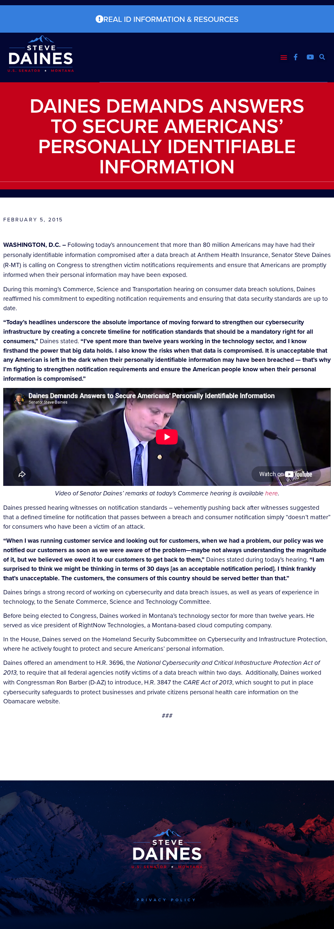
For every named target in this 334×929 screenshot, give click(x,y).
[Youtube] (310, 57)
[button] (284, 57)
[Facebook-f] (295, 57)
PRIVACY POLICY (167, 900)
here (271, 493)
